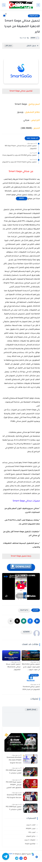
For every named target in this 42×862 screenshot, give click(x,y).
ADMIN (33, 38)
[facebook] (21, 858)
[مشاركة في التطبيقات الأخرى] (10, 621)
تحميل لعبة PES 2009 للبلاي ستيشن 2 (13, 772)
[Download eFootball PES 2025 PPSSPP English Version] (30, 758)
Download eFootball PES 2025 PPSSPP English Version (14, 760)
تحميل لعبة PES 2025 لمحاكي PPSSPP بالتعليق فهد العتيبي (13, 785)
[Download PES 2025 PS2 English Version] (30, 796)
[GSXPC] (21, 5)
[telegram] (16, 858)
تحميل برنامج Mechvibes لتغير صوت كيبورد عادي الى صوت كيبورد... (31, 667)
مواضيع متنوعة (30, 844)
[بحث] (3, 5)
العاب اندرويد (31, 825)
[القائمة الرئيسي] (38, 5)
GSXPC (21, 198)
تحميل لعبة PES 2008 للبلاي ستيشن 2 (13, 808)
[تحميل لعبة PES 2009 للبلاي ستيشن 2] (30, 771)
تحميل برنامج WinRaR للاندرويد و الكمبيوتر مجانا (19, 155)
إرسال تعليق (31, 709)
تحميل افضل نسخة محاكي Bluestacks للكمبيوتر (13, 667)
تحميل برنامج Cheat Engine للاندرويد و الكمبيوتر (19, 162)
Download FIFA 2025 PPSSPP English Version (23, 746)
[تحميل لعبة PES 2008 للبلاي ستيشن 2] (30, 808)
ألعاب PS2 (32, 832)
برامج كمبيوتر (34, 16)
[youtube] (25, 858)
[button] (30, 621)
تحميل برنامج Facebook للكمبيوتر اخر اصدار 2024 (31, 688)
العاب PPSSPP (31, 829)
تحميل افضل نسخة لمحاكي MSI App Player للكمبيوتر (21, 147)
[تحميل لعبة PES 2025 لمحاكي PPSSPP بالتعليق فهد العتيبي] (30, 783)
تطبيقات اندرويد (30, 840)
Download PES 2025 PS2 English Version (14, 796)
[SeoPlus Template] (32, 854)
